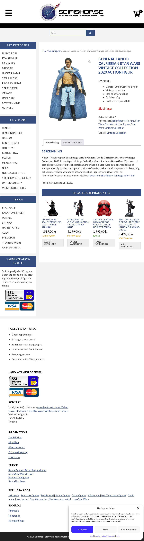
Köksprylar (10, 58)
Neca (5, 167)
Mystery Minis (11, 103)
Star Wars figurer (30, 495)
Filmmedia (13, 510)
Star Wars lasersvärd (60, 499)
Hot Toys (8, 148)
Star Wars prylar (38, 499)
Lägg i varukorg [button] (50, 243)
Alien (5, 232)
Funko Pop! (9, 53)
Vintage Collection (116, 132)
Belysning (8, 63)
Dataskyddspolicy (17, 452)
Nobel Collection (13, 172)
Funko (6, 128)
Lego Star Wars (81, 499)
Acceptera (82, 529)
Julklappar (13, 495)
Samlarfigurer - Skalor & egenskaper (27, 470)
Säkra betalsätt (16, 447)
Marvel (7, 158)
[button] (138, 508)
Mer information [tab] (72, 142)
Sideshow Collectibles (16, 177)
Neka (105, 529)
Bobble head (47, 495)
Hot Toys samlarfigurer (113, 495)
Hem (44, 51)
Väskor (7, 93)
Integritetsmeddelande (111, 536)
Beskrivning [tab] (52, 142)
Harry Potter (11, 227)
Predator (8, 237)
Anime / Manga (11, 247)
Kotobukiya (10, 152)
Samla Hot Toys (16, 481)
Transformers (11, 242)
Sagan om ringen (13, 212)
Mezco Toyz (10, 162)
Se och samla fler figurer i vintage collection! (111, 175)
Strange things (16, 520)
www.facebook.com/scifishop (52, 407)
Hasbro (130, 120)
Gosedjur (8, 98)
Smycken (7, 108)
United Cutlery (12, 182)
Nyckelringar (11, 73)
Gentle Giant (10, 142)
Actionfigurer (54, 51)
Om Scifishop (15, 437)
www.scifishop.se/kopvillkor (23, 410)
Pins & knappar (11, 83)
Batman (7, 222)
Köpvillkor (13, 442)
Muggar (7, 68)
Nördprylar (94, 495)
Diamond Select (12, 133)
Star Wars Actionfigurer (117, 124)
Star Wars (8, 207)
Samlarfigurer (62, 495)
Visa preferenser (129, 529)
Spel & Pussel (10, 78)
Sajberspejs (14, 515)
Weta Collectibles (14, 187)
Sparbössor (10, 88)
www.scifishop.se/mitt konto (53, 410)
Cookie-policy (95, 536)
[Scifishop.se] (72, 11)
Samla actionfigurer (18, 477)
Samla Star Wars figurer (20, 473)
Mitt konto (14, 457)
